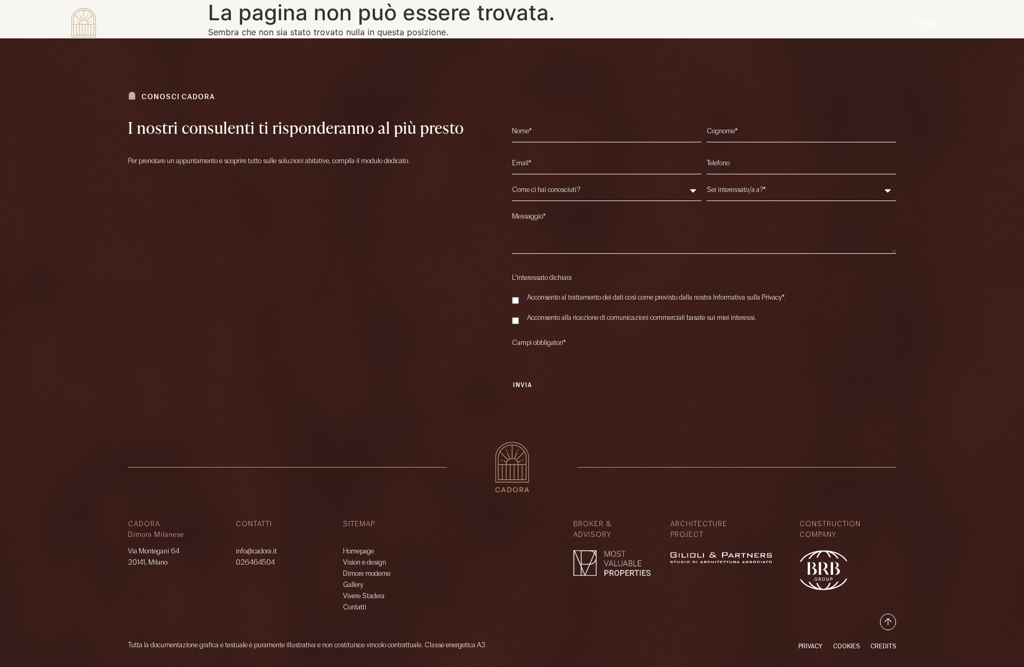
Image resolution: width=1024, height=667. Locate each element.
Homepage (358, 552)
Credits (883, 647)
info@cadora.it (256, 552)
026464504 (255, 563)
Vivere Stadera (364, 596)
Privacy (810, 647)
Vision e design (364, 563)
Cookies (846, 647)
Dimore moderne (366, 574)
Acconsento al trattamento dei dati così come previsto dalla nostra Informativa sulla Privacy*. (656, 298)
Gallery (353, 585)
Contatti (354, 608)
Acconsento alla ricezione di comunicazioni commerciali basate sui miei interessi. (641, 318)
